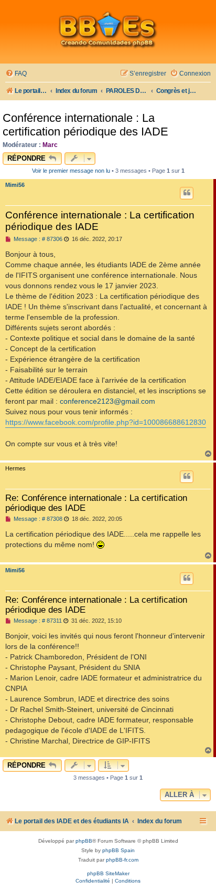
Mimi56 (15, 185)
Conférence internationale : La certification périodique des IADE (85, 124)
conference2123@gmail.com (107, 401)
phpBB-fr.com (122, 860)
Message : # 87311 (37, 620)
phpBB (83, 841)
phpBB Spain (118, 850)
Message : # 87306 (37, 239)
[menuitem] (16, 74)
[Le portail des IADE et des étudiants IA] (108, 29)
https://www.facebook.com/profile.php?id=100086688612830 (105, 422)
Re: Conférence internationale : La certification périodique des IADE (96, 502)
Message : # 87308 (37, 519)
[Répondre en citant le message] (186, 193)
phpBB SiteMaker (108, 873)
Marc (50, 145)
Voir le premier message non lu (71, 170)
